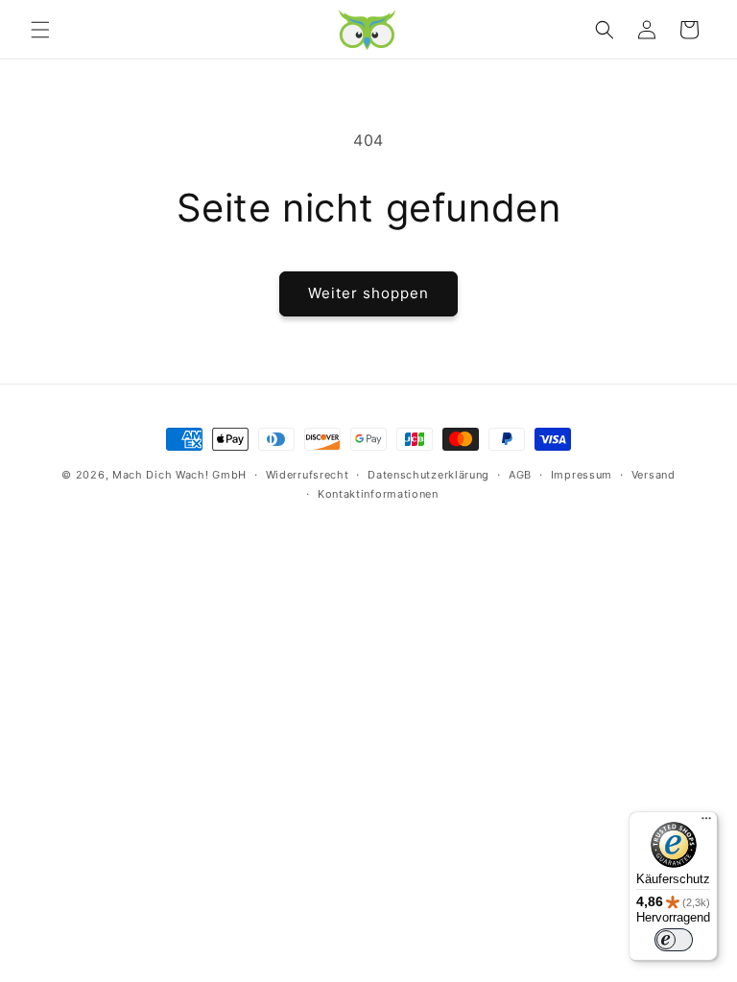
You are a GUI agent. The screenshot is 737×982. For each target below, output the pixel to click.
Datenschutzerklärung (428, 474)
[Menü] (706, 822)
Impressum (581, 474)
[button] (40, 30)
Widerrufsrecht (307, 474)
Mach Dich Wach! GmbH (179, 474)
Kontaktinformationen (378, 494)
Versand (653, 474)
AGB (520, 474)
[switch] (673, 939)
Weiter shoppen (368, 293)
